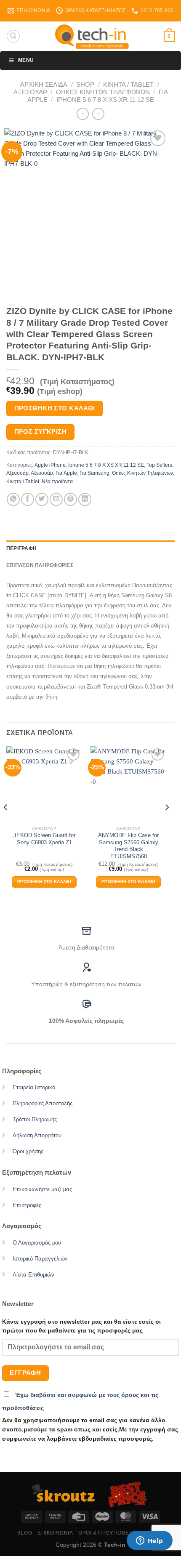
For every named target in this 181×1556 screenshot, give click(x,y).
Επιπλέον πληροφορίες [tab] (39, 565)
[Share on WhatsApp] (13, 499)
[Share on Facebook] (27, 499)
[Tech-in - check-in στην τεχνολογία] (92, 36)
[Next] (166, 824)
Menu (26, 60)
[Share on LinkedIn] (84, 499)
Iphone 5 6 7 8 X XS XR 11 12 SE (105, 99)
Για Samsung (94, 473)
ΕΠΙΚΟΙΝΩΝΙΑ (55, 1532)
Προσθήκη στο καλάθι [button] (44, 881)
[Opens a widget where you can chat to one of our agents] (149, 1541)
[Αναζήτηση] (13, 36)
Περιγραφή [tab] (21, 548)
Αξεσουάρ (30, 92)
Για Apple (66, 473)
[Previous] (6, 824)
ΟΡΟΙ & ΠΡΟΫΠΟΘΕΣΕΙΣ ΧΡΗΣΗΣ (121, 1532)
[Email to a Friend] (56, 499)
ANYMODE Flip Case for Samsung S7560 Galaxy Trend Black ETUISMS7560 (128, 845)
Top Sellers (159, 465)
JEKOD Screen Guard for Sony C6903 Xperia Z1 (44, 839)
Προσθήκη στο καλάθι (54, 408)
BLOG (24, 1532)
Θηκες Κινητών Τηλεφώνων (103, 92)
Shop (85, 84)
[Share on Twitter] (41, 499)
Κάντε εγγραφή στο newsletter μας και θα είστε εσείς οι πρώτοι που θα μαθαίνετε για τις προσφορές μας (81, 1326)
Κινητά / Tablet (128, 84)
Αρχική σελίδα (43, 84)
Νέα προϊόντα (57, 481)
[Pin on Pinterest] (70, 499)
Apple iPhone (50, 465)
